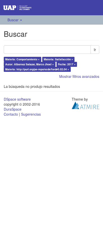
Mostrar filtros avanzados (79, 76)
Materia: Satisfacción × (58, 59)
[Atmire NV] (85, 104)
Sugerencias (31, 114)
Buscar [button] (14, 19)
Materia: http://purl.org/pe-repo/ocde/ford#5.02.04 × (37, 69)
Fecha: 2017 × (67, 64)
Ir (95, 49)
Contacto (11, 114)
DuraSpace (13, 109)
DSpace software (17, 99)
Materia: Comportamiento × (22, 59)
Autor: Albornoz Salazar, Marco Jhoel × (29, 64)
